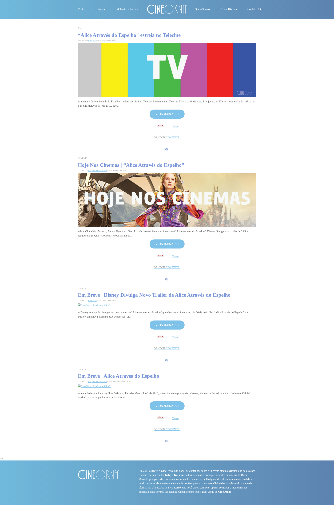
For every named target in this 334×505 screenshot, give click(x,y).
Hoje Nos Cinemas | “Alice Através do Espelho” (131, 165)
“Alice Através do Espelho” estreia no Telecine (129, 35)
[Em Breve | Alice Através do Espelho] (94, 386)
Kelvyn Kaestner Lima (97, 170)
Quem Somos (202, 9)
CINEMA (83, 158)
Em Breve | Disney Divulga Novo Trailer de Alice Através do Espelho (154, 295)
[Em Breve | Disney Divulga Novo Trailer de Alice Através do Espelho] (94, 305)
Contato (251, 9)
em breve (82, 288)
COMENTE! (167, 137)
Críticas (82, 9)
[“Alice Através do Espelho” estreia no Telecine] (167, 69)
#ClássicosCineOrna (128, 9)
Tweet (175, 126)
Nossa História (229, 9)
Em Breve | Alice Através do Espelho (118, 376)
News (101, 9)
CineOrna (92, 40)
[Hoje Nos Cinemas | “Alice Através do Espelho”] (167, 199)
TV (79, 28)
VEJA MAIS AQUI (167, 114)
